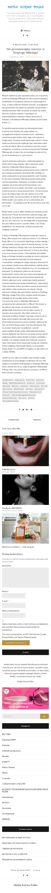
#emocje (24, 386)
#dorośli (6, 386)
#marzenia (7, 389)
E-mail (5, 601)
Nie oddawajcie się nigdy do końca (16, 837)
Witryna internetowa (10, 611)
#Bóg (5, 383)
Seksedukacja (7, 797)
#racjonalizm (35, 392)
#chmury (31, 383)
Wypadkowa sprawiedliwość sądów (17, 859)
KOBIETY (6, 762)
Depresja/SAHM (9, 740)
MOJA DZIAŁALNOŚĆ (21, 870)
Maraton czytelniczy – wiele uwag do (18, 547)
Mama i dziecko (8, 767)
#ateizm (40, 380)
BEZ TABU (6, 734)
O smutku (6, 778)
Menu (26, 30)
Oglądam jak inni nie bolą (12, 848)
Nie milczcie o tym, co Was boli (14, 854)
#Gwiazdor (34, 386)
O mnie (36, 870)
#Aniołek (30, 380)
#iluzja (44, 386)
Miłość (5, 773)
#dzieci (15, 386)
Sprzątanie (6, 808)
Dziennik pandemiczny (11, 751)
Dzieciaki (5, 745)
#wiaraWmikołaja (10, 401)
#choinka (41, 383)
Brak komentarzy (34, 57)
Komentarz (6, 566)
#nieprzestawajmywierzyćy (15, 392)
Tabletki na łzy (8, 469)
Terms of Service (24, 637)
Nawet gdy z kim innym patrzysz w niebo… (19, 843)
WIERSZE (6, 819)
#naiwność (39, 389)
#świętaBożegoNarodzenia (24, 395)
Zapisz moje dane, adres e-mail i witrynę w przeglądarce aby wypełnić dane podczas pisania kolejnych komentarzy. (25, 627)
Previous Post (14, 420)
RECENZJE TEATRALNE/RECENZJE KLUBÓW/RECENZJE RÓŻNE (25, 790)
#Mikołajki (19, 389)
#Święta (6, 395)
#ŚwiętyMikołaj (10, 398)
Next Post (37, 420)
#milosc (29, 389)
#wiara (31, 398)
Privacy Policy (8, 637)
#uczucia (22, 398)
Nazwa (5, 591)
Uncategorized (8, 814)
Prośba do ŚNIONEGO (12, 508)
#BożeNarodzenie (17, 383)
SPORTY (5, 803)
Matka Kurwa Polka (25, 885)
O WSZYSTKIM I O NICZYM (25, 45)
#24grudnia (8, 380)
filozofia (5, 756)
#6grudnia (20, 380)
